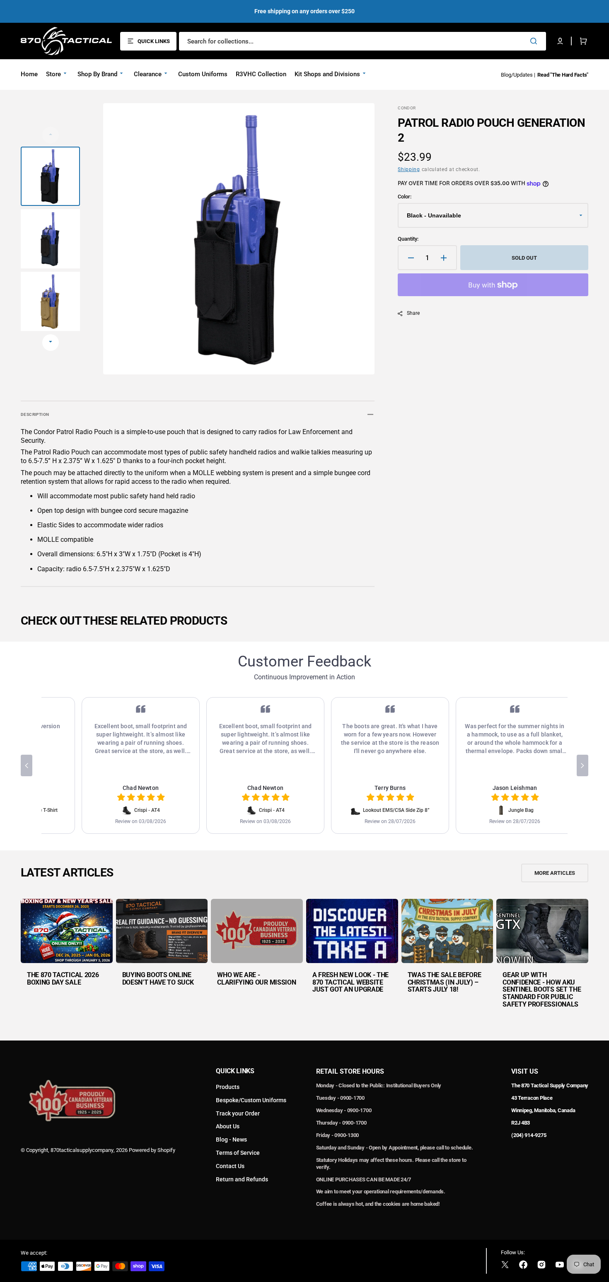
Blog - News (231, 1139)
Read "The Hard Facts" (562, 75)
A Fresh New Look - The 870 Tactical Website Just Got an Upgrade (350, 982)
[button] (560, 41)
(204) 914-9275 (528, 1135)
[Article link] (67, 958)
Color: (404, 196)
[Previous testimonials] (26, 765)
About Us (227, 1126)
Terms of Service (238, 1152)
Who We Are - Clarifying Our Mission (256, 978)
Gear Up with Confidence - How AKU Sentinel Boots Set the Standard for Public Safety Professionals (542, 989)
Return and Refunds (242, 1179)
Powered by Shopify (152, 1150)
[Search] (535, 41)
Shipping (409, 169)
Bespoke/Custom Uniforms (251, 1100)
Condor (407, 108)
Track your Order (238, 1113)
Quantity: (408, 239)
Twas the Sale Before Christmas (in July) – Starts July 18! (444, 982)
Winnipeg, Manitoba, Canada (543, 1110)
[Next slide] (50, 342)
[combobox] (362, 41)
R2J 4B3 (520, 1123)
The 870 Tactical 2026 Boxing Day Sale (63, 978)
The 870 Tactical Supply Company (549, 1085)
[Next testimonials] (582, 765)
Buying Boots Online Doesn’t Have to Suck (158, 978)
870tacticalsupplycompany (82, 1150)
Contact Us (230, 1166)
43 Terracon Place (532, 1098)
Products (227, 1087)
